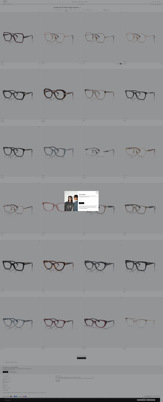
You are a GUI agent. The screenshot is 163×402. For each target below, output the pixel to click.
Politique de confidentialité (83, 208)
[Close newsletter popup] (97, 192)
